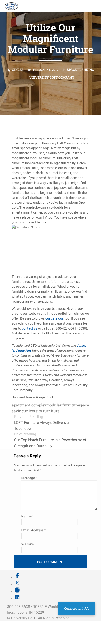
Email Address (33, 530)
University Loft (23, 618)
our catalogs (54, 318)
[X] (17, 584)
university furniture (41, 410)
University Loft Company (51, 77)
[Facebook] (17, 577)
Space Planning (80, 70)
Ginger (18, 70)
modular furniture (62, 404)
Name (27, 516)
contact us (30, 328)
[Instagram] (17, 591)
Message (29, 477)
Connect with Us (76, 608)
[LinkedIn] (17, 599)
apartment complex (29, 404)
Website (27, 544)
